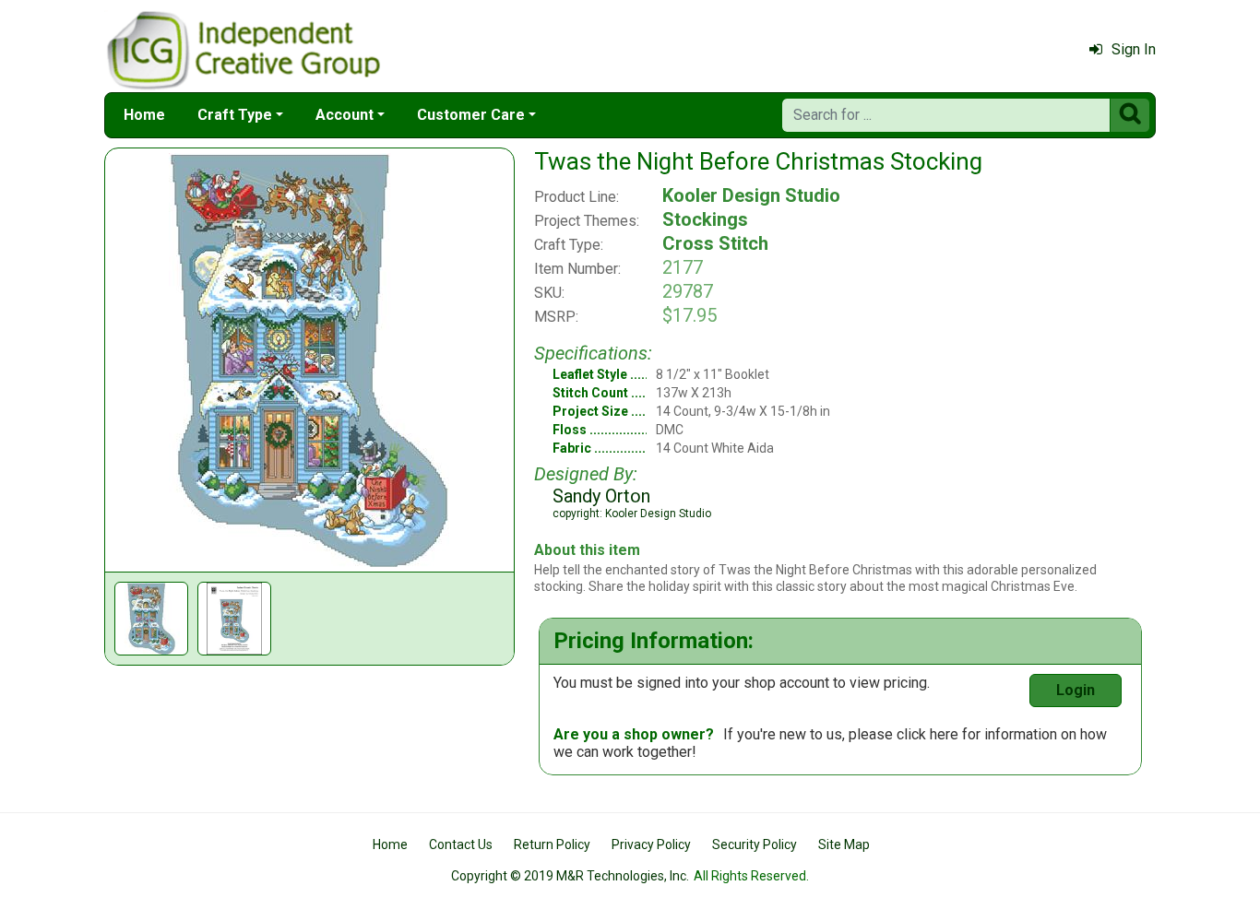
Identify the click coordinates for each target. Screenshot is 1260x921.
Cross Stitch (715, 243)
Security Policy (754, 844)
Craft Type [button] (234, 115)
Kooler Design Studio (751, 195)
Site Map (844, 844)
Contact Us (461, 844)
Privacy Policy (651, 844)
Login (1075, 690)
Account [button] (344, 115)
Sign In (1133, 49)
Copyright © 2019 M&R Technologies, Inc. (570, 875)
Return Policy (552, 844)
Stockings (705, 219)
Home (144, 115)
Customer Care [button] (471, 115)
